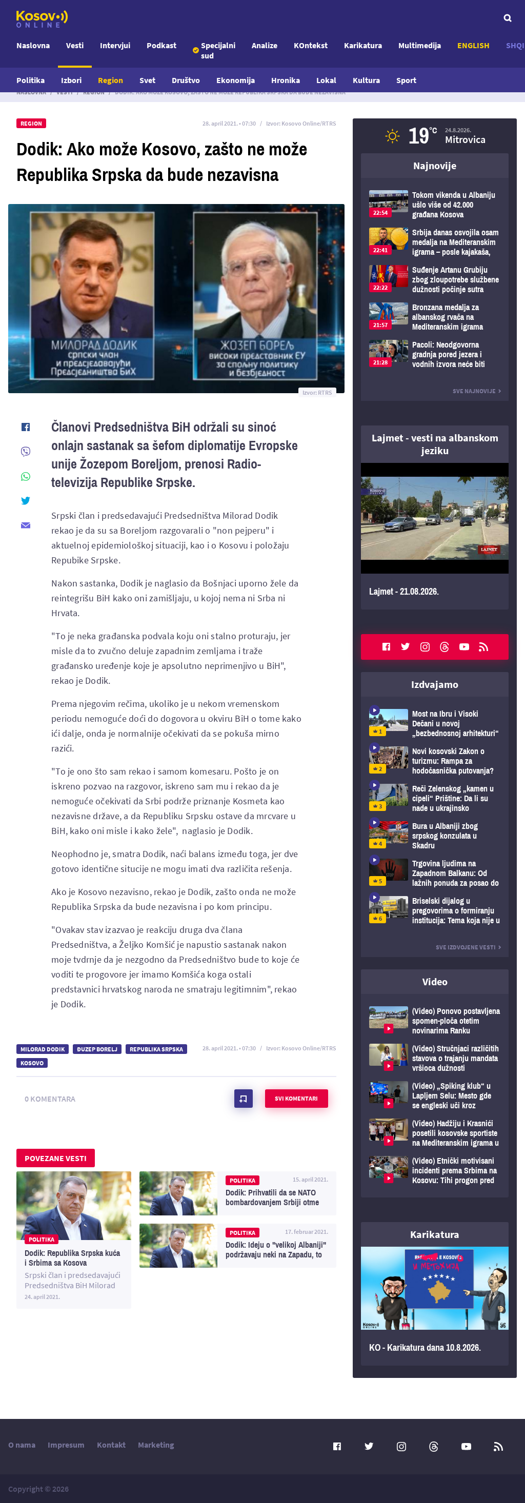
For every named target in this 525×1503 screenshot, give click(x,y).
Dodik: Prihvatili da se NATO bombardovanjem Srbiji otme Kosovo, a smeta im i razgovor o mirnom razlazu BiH (237, 1193)
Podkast (161, 45)
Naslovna (33, 45)
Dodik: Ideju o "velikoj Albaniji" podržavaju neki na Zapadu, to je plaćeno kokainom (237, 1246)
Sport (406, 80)
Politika (30, 80)
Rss (483, 647)
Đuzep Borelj (97, 1049)
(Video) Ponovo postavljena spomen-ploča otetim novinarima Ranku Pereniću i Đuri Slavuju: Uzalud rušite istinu (434, 1020)
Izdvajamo (434, 684)
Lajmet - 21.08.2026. (435, 536)
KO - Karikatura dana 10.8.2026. (435, 1306)
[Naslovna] (42, 19)
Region (110, 80)
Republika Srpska (156, 1049)
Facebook (386, 647)
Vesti (75, 45)
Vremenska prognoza (435, 136)
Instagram (425, 647)
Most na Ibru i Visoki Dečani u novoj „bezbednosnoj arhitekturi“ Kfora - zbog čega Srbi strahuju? (434, 723)
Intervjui (115, 45)
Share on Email (25, 525)
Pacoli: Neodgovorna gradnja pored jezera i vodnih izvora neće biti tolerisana (434, 354)
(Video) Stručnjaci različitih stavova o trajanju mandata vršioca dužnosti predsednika (434, 1058)
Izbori (71, 80)
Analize (264, 45)
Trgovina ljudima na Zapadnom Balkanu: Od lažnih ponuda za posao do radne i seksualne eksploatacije (434, 873)
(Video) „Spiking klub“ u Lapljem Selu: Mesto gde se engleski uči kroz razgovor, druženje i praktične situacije (434, 1095)
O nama (21, 1444)
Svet (147, 80)
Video (435, 981)
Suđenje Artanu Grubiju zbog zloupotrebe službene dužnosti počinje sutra (434, 279)
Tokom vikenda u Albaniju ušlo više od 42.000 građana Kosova (434, 204)
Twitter (405, 647)
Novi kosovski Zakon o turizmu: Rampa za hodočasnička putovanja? (434, 761)
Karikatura (363, 45)
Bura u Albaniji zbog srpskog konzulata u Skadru (434, 835)
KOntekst (311, 45)
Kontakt (111, 1444)
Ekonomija (235, 80)
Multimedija (419, 45)
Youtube (464, 647)
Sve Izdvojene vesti (466, 947)
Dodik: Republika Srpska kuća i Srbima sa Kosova (73, 1240)
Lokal (326, 80)
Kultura (366, 80)
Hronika (285, 80)
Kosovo (32, 1063)
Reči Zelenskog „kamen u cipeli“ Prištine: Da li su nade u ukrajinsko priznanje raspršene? (434, 798)
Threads (444, 647)
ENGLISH (473, 45)
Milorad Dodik (43, 1049)
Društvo (186, 80)
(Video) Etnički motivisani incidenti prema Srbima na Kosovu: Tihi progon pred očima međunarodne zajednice (434, 1170)
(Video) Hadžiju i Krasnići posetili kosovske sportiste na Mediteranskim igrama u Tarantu (434, 1133)
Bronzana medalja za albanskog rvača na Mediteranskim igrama (434, 317)
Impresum (66, 1444)
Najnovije (434, 165)
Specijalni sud (218, 50)
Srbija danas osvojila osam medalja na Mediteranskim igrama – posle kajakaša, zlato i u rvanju (434, 242)
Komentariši (243, 1098)
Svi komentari (296, 1098)
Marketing (156, 1444)
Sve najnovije (474, 391)
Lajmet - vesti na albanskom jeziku (435, 444)
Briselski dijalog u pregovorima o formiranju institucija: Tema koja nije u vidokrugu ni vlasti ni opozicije (434, 910)
